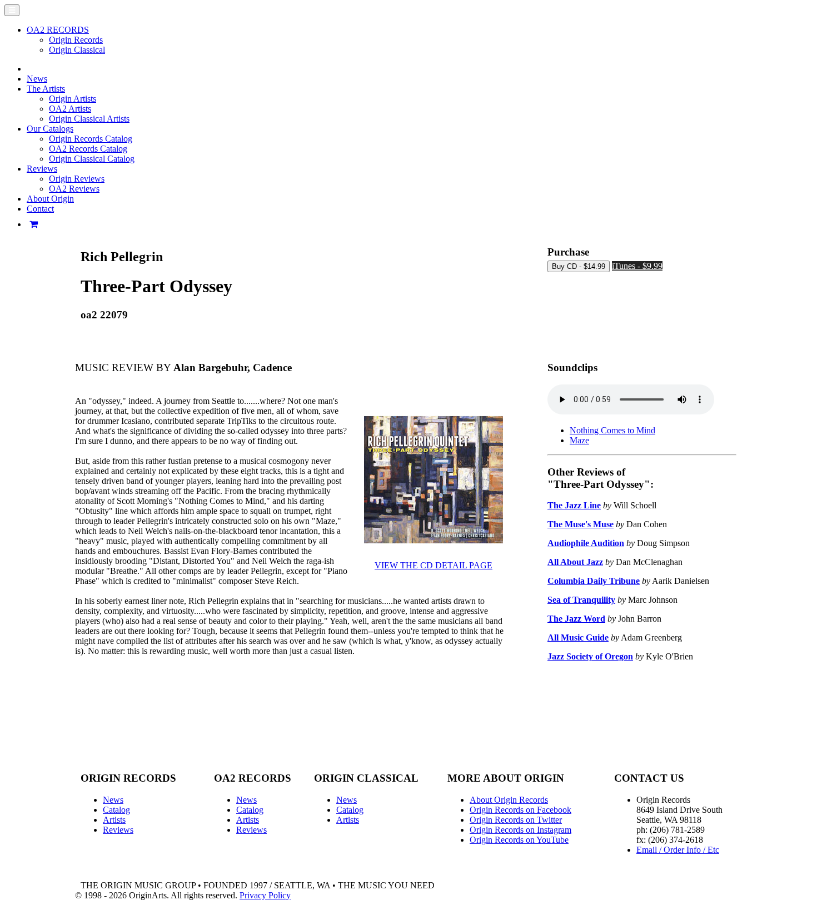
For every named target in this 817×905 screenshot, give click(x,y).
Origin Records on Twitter (516, 819)
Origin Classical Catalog (91, 158)
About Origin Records (509, 799)
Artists (114, 819)
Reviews (118, 829)
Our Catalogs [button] (50, 128)
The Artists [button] (46, 88)
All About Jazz (575, 562)
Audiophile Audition (585, 543)
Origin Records (76, 39)
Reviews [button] (42, 168)
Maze (579, 440)
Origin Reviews (76, 178)
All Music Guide (578, 637)
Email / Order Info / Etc (677, 849)
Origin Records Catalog (90, 138)
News (37, 78)
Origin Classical (77, 49)
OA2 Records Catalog (88, 148)
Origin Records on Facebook (520, 809)
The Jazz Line (574, 505)
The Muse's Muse (580, 524)
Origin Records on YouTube (519, 839)
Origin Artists (72, 98)
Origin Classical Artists (89, 118)
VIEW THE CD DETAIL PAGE (433, 565)
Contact (40, 208)
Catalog (116, 809)
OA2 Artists (70, 108)
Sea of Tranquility (581, 599)
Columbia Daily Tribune (593, 581)
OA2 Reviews (74, 188)
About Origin (50, 198)
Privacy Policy (265, 895)
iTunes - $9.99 (637, 266)
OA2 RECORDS (58, 29)
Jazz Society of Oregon (590, 656)
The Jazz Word (576, 618)
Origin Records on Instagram (520, 829)
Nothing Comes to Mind (612, 430)
